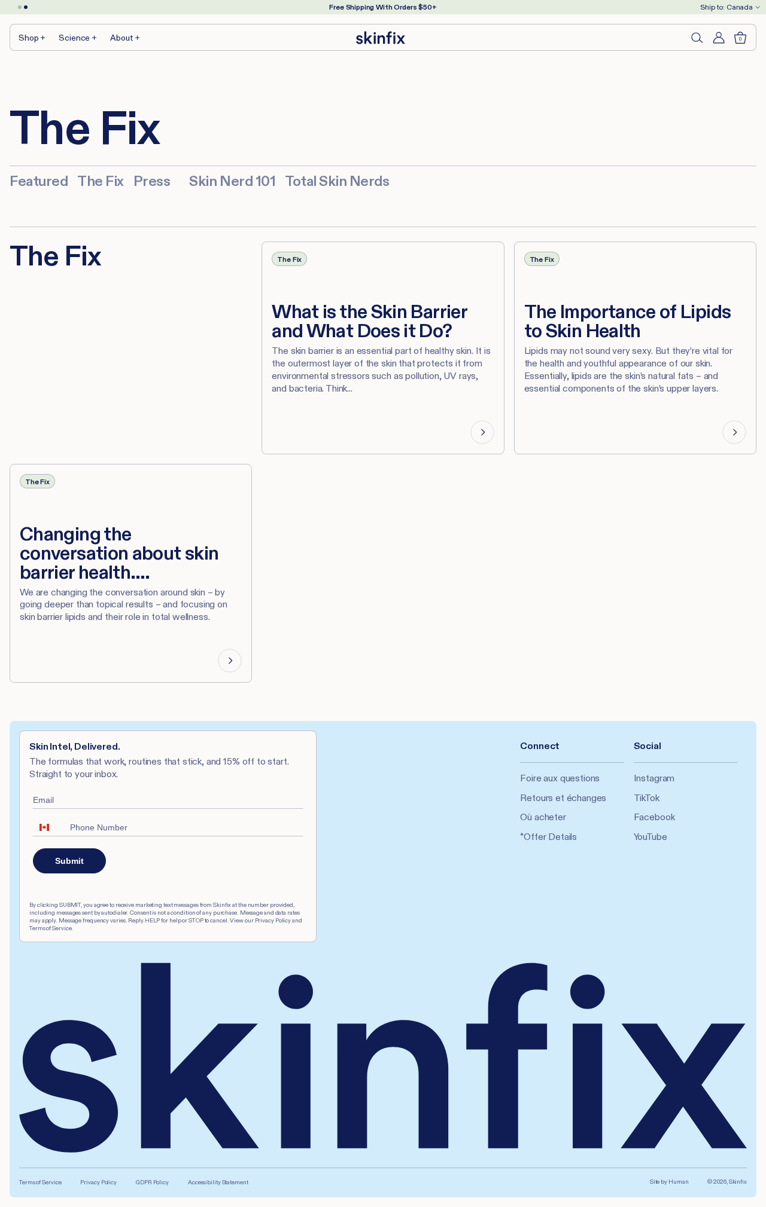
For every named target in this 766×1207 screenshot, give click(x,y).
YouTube (650, 836)
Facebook (654, 817)
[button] (32, 37)
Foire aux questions (560, 778)
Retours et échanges (563, 797)
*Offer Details (548, 836)
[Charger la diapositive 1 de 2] (20, 7)
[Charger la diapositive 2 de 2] (26, 7)
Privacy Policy (98, 1182)
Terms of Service (40, 1182)
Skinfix (738, 1181)
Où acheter (543, 817)
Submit (69, 861)
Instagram (654, 778)
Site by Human (669, 1181)
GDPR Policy (152, 1182)
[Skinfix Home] (380, 37)
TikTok (646, 797)
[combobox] (48, 827)
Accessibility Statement (218, 1182)
